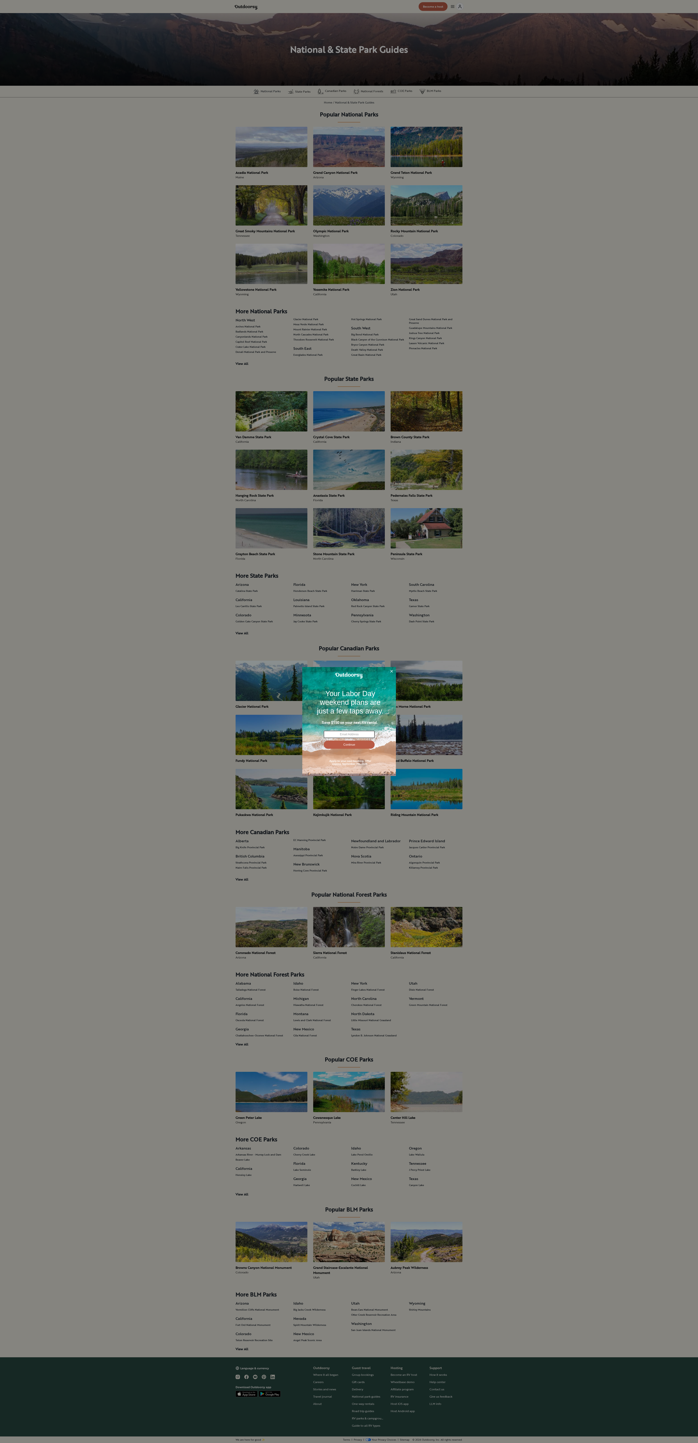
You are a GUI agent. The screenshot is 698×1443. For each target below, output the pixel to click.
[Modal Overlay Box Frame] (349, 721)
